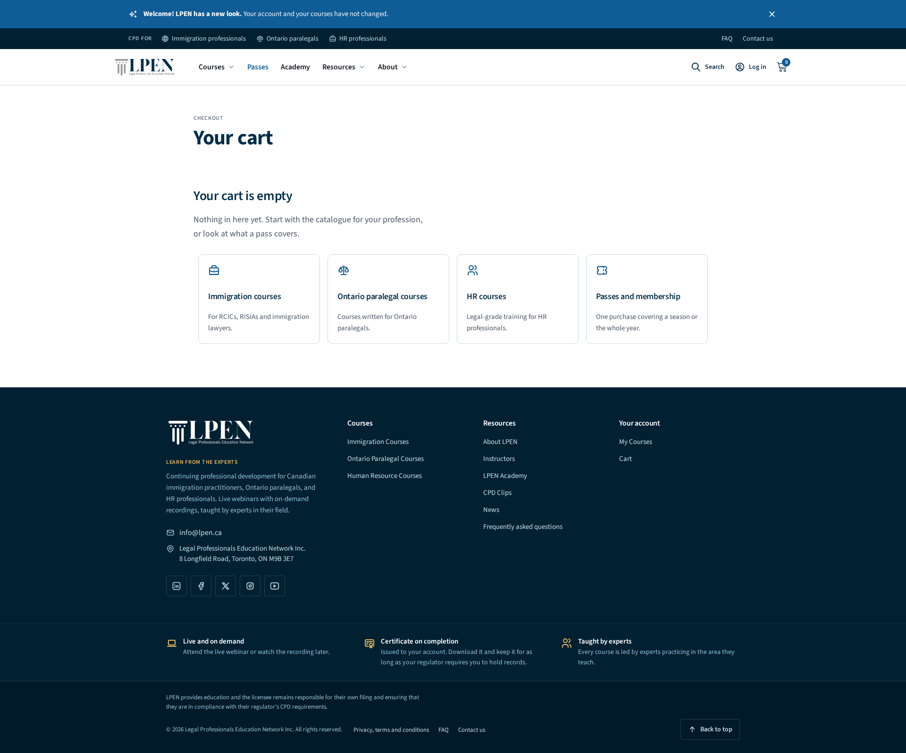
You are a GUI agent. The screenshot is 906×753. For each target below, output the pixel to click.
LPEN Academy (505, 476)
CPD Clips (497, 493)
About (388, 67)
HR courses (486, 296)
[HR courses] (473, 270)
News (491, 510)
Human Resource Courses (384, 476)
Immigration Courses (378, 442)
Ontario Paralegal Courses (385, 459)
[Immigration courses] (214, 270)
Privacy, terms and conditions (391, 730)
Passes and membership (638, 296)
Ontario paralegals (293, 38)
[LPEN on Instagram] (250, 586)
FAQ (726, 38)
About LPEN (500, 442)
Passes (257, 67)
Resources (338, 67)
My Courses (635, 442)
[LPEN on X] (225, 586)
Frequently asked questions (522, 527)
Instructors (499, 459)
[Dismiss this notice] (772, 14)
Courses (212, 67)
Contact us (758, 38)
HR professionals (362, 38)
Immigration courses (244, 296)
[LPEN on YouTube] (274, 586)
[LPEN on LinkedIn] (176, 586)
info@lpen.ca (200, 532)
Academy (295, 67)
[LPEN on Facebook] (201, 586)
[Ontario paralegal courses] (343, 270)
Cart (625, 459)
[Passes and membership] (602, 270)
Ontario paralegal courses (382, 296)
